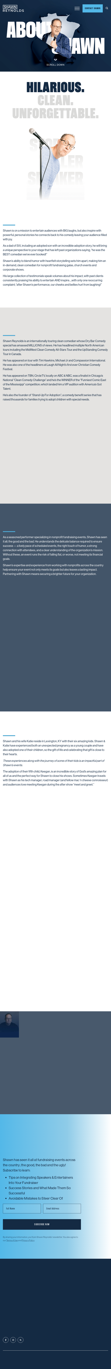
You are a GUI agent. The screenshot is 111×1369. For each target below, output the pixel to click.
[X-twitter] (20, 1340)
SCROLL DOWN (55, 64)
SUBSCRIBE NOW (42, 1224)
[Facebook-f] (6, 1340)
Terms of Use (12, 1240)
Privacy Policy (28, 1240)
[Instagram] (13, 1340)
